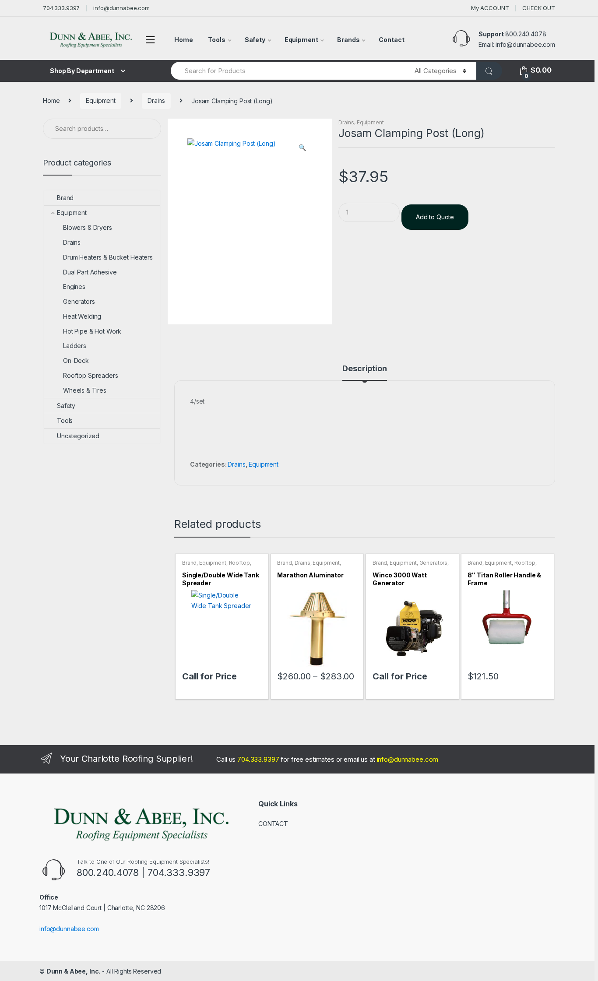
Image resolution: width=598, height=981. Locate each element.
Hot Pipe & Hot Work (92, 331)
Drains (156, 100)
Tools (216, 39)
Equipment (301, 39)
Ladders (74, 345)
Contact (391, 39)
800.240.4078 (525, 34)
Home (183, 39)
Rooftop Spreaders (90, 375)
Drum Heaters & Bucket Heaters (108, 257)
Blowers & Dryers (87, 227)
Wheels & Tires (84, 390)
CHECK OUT (538, 7)
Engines (74, 286)
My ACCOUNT (490, 7)
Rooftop (239, 562)
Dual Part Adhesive (89, 272)
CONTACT (273, 823)
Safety (255, 39)
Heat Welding (82, 316)
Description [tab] (364, 369)
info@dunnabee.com (121, 7)
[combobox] (288, 71)
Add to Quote (435, 217)
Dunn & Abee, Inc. (73, 971)
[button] (302, 148)
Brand (189, 562)
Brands (348, 39)
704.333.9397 (61, 7)
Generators (433, 562)
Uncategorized (78, 436)
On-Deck (76, 360)
